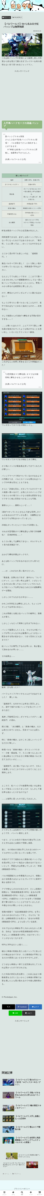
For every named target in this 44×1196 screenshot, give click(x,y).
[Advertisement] (22, 95)
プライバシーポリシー (22, 1189)
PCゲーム (7, 17)
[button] (28, 1013)
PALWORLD (18, 17)
